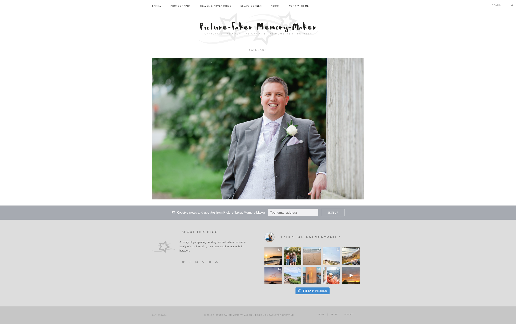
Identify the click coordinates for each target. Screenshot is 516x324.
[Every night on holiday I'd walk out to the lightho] (312, 275)
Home (321, 314)
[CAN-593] (258, 128)
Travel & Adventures (216, 6)
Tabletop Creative (281, 315)
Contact (349, 314)
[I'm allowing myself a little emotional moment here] (292, 255)
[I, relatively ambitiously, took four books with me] (331, 275)
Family (157, 6)
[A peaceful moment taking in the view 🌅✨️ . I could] (351, 255)
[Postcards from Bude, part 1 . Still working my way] (331, 255)
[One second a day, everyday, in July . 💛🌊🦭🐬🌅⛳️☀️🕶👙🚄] (351, 275)
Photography (181, 6)
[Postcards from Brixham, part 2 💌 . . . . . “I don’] (292, 275)
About (275, 6)
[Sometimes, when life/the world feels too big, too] (273, 255)
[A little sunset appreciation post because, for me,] (273, 275)
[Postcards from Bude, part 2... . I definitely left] (312, 255)
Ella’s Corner (251, 6)
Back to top (158, 315)
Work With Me (299, 6)
